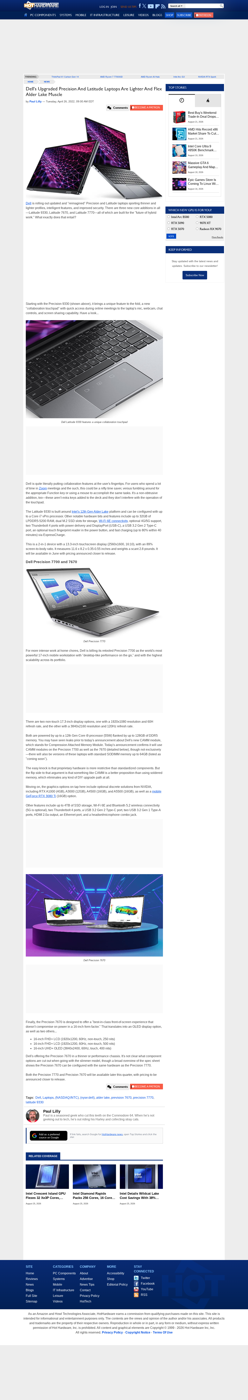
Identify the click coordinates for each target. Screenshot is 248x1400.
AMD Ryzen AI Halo (150, 76)
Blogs (30, 1290)
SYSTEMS (66, 15)
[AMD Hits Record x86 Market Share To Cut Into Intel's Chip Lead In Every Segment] (179, 134)
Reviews (32, 1279)
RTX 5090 (177, 223)
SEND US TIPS (128, 6)
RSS (144, 1294)
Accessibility (115, 1273)
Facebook (148, 1283)
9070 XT (205, 223)
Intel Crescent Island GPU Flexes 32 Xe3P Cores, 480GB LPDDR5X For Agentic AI (45, 1196)
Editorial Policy (117, 1284)
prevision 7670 (121, 1097)
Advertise (86, 1279)
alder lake (103, 1097)
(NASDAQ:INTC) (67, 1097)
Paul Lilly (51, 1111)
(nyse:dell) (87, 1097)
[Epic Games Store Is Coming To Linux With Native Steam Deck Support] (179, 184)
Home (30, 1273)
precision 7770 (143, 1097)
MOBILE (81, 15)
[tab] (182, 100)
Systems (59, 1279)
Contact (85, 1290)
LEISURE (128, 15)
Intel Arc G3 (179, 76)
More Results (217, 237)
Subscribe (184, 15)
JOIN (114, 6)
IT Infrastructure (63, 1290)
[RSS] (163, 6)
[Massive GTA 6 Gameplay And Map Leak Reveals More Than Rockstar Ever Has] (179, 167)
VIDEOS (143, 15)
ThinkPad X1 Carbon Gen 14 (65, 76)
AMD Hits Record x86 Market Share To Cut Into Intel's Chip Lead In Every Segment (203, 132)
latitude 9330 (35, 1102)
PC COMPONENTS (43, 15)
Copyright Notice (137, 1332)
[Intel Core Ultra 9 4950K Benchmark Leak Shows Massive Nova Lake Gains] (179, 150)
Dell (28, 203)
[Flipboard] (157, 6)
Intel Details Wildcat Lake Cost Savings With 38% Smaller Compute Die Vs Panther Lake (139, 1196)
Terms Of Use (163, 1332)
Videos (58, 1301)
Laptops (48, 1097)
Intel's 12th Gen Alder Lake (90, 511)
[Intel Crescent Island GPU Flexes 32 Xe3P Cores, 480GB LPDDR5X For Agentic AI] (47, 1176)
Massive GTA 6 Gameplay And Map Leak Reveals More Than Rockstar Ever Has (201, 165)
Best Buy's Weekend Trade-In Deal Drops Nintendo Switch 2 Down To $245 (202, 115)
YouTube (147, 1289)
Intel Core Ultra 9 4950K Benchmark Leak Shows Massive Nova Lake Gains (202, 148)
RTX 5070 (177, 229)
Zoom (43, 488)
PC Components (64, 1273)
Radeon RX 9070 (210, 229)
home (31, 82)
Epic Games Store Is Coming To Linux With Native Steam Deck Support (203, 182)
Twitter (145, 1278)
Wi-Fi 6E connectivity (113, 521)
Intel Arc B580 (179, 217)
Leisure (58, 1295)
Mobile (57, 1284)
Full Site (31, 1295)
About (84, 1273)
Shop (169, 15)
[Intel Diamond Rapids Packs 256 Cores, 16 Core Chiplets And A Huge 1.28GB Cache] (94, 1176)
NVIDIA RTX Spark (207, 76)
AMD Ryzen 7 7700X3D (111, 76)
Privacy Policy (89, 1295)
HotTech (85, 1301)
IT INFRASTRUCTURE (105, 15)
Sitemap (31, 1301)
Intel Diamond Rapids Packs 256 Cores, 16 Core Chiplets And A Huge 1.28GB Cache (92, 1196)
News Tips (87, 1284)
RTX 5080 (206, 217)
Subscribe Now (195, 275)
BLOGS (157, 15)
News (47, 82)
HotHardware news (112, 1134)
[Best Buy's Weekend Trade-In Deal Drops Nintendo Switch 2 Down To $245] (179, 117)
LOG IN (104, 6)
